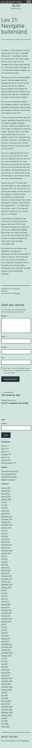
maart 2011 (5, 636)
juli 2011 (4, 624)
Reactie (4, 316)
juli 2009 (4, 692)
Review (3, 457)
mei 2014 (4, 533)
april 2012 (4, 599)
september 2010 (6, 653)
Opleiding (17, 293)
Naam (3, 336)
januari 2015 (5, 513)
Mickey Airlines (9, 736)
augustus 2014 (6, 528)
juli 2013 (4, 556)
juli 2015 (4, 502)
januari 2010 (5, 675)
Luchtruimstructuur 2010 (9, 471)
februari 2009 (6, 701)
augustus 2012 (6, 587)
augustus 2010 (6, 655)
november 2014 (6, 519)
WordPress (25, 741)
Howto (3, 451)
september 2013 (6, 550)
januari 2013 (5, 573)
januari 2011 (5, 641)
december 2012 (6, 576)
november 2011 (6, 613)
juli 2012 (4, 590)
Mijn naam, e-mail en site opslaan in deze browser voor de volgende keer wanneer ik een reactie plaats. (17, 370)
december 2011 (6, 610)
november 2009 (6, 681)
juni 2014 (4, 530)
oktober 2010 (6, 650)
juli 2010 (4, 658)
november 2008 (6, 709)
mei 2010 (4, 664)
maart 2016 (5, 494)
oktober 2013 (6, 548)
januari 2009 (5, 704)
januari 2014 (5, 542)
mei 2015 (4, 508)
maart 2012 (5, 601)
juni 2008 (4, 721)
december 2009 (6, 678)
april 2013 (4, 565)
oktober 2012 (6, 582)
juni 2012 (4, 593)
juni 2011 (4, 627)
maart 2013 (5, 567)
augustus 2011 (6, 621)
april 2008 (4, 724)
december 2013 (6, 545)
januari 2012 (5, 607)
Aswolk (3, 446)
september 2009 (7, 687)
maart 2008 (5, 726)
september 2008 (7, 712)
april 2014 (4, 536)
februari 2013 (5, 570)
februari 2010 (5, 672)
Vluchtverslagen (6, 463)
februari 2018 (5, 488)
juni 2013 (4, 559)
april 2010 (4, 667)
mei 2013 (4, 562)
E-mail (4, 347)
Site (2, 358)
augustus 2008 (6, 715)
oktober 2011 (5, 616)
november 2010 (6, 647)
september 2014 (7, 525)
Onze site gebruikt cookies (11, 2)
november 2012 (6, 579)
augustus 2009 (6, 690)
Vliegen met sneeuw (8, 480)
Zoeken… (4, 423)
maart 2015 (5, 511)
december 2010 (6, 644)
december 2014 (6, 516)
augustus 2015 (6, 499)
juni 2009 (4, 695)
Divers (3, 449)
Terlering (4, 460)
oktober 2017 (5, 491)
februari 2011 (5, 638)
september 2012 (6, 584)
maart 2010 (5, 670)
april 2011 (4, 633)
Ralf (6, 291)
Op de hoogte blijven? (8, 474)
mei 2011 (4, 630)
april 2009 (4, 698)
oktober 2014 (6, 522)
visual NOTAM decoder (9, 477)
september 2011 (6, 618)
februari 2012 (5, 604)
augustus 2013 (6, 553)
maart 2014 (5, 539)
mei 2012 (4, 596)
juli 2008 (4, 718)
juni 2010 (4, 661)
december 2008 (6, 707)
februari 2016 (5, 496)
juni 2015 (4, 505)
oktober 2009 (6, 684)
